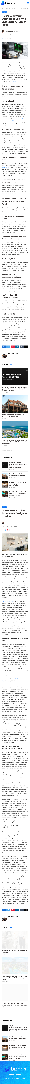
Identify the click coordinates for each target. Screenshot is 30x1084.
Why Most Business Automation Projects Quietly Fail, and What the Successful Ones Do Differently (15, 389)
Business (8, 8)
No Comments (6, 34)
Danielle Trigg (9, 31)
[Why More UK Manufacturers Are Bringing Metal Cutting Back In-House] (5, 484)
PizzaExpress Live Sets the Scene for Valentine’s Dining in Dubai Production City (14, 1005)
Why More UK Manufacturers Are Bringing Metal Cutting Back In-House (17, 484)
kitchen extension (8, 601)
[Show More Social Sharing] (10, 38)
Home (3, 8)
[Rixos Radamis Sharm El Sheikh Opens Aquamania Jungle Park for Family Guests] (15, 965)
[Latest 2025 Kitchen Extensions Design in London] (15, 542)
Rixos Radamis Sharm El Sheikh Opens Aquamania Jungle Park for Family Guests (14, 977)
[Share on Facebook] (3, 38)
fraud (14, 81)
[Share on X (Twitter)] (5, 38)
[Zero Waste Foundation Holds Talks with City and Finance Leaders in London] (5, 494)
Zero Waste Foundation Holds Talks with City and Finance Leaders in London (18, 493)
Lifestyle (4, 506)
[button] (28, 3)
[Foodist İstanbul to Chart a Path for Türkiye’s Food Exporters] (15, 404)
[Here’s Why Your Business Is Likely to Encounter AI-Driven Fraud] (15, 50)
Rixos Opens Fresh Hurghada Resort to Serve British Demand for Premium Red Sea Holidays (14, 441)
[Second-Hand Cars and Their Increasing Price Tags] (15, 940)
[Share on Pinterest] (7, 38)
